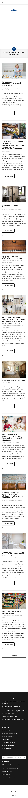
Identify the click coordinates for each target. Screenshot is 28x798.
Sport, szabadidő (7, 745)
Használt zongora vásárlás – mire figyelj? (12, 257)
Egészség (4, 88)
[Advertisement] (14, 30)
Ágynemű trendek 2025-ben (13, 380)
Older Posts (14, 655)
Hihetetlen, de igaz (6, 774)
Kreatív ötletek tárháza (7, 771)
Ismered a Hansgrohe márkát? (11, 206)
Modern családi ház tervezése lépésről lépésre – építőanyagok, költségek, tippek (12, 495)
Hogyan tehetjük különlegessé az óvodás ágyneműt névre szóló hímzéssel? (12, 437)
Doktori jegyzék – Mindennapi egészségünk (11, 765)
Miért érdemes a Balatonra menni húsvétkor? (11, 707)
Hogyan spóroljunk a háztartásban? (11, 612)
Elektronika (5, 739)
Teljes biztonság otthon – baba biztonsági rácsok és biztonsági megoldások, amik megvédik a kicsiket (13, 320)
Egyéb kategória (19, 88)
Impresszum (21, 788)
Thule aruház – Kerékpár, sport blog (10, 768)
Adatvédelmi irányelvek (10, 788)
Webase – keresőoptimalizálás (8, 778)
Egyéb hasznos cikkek (11, 88)
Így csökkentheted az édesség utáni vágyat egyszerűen (11, 84)
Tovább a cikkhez (8, 113)
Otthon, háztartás (6, 89)
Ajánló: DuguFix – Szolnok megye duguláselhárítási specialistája (13, 554)
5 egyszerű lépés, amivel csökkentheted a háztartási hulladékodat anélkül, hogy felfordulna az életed (13, 145)
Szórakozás (9, 262)
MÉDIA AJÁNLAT (14, 791)
